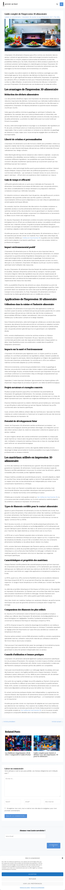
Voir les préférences (32, 883)
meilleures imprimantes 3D (31, 238)
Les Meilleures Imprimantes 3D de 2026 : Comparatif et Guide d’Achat (18, 754)
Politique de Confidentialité (37, 887)
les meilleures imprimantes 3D (47, 497)
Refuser (32, 879)
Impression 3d (26, 17)
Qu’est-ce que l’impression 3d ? (42, 17)
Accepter (32, 874)
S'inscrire (54, 845)
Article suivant (57, 721)
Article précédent (8, 721)
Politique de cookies (25, 887)
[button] (62, 858)
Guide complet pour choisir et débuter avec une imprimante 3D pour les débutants (46, 755)
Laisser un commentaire (13, 17)
